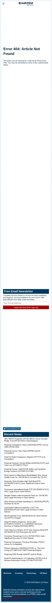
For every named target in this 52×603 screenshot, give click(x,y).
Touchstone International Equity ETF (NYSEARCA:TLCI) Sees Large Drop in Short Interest (26, 490)
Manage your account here (24, 596)
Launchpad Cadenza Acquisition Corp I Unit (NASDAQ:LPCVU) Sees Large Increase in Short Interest (23, 510)
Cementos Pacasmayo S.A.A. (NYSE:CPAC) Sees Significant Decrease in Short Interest (24, 537)
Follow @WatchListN (13, 429)
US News (43, 573)
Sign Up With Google (12, 599)
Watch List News (41, 582)
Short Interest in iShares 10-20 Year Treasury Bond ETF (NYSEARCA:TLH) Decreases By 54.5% (26, 531)
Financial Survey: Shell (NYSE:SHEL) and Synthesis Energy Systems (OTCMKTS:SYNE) (25, 470)
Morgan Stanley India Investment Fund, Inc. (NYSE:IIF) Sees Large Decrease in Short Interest (26, 496)
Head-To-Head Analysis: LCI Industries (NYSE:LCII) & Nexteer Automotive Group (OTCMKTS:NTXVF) (25, 559)
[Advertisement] (26, 25)
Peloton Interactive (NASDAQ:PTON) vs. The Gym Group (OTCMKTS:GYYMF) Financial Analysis (24, 549)
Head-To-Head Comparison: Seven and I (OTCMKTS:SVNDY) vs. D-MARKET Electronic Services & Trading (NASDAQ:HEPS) (23, 524)
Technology (31, 573)
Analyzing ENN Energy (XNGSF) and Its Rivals (23, 554)
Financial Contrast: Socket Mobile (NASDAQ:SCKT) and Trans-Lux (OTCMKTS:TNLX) (26, 464)
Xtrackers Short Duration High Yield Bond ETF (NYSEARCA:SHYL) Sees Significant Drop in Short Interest (24, 483)
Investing (19, 573)
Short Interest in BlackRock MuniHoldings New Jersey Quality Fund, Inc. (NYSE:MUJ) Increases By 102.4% (25, 476)
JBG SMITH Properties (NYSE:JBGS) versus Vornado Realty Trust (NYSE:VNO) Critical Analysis (26, 440)
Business (7, 573)
